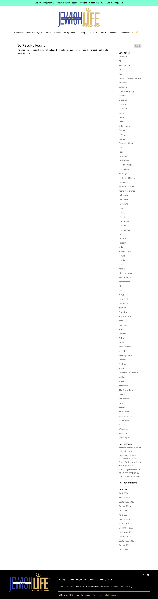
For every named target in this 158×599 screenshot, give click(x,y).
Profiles (122, 333)
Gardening (124, 156)
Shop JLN (83, 33)
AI (120, 61)
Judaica (122, 238)
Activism (123, 56)
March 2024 (124, 519)
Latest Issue (113, 33)
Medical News (125, 273)
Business (57, 33)
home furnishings (127, 190)
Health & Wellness (127, 164)
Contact (103, 33)
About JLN (93, 33)
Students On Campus (128, 372)
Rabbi (121, 338)
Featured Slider (126, 143)
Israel (121, 208)
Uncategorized (125, 416)
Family (122, 134)
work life (123, 433)
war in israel (124, 424)
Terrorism (123, 385)
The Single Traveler (127, 390)
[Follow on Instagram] (148, 575)
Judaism (123, 242)
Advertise (105, 587)
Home (60, 587)
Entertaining (124, 126)
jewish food (124, 225)
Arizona (93, 2)
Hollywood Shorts (127, 178)
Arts (47, 33)
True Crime (124, 411)
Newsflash (123, 299)
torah (121, 403)
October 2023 (125, 536)
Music (121, 286)
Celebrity (18, 33)
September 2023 (126, 541)
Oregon (83, 2)
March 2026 (124, 497)
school (122, 351)
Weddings (123, 429)
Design (122, 121)
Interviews (123, 203)
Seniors (122, 359)
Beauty (122, 74)
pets (121, 320)
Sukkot (122, 381)
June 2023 (123, 549)
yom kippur (124, 437)
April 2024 (124, 514)
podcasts (123, 325)
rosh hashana (125, 346)
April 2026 (124, 493)
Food (121, 151)
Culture (122, 104)
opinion (122, 307)
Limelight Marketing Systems (107, 595)
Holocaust (123, 182)
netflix (122, 290)
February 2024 (125, 523)
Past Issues (126, 33)
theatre (122, 394)
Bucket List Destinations (130, 78)
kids (121, 247)
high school (124, 169)
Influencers (124, 199)
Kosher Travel (125, 251)
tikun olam (124, 398)
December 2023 (126, 527)
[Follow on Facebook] (143, 575)
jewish (122, 216)
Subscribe (69, 587)
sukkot (122, 377)
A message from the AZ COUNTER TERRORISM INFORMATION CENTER (130, 473)
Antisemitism (125, 65)
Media (122, 268)
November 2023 (126, 532)
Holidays (123, 173)
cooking (122, 95)
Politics (122, 329)
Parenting (123, 312)
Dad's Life (123, 108)
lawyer (122, 255)
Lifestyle (123, 260)
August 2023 (125, 545)
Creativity (123, 100)
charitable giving (126, 91)
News (121, 294)
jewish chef (124, 221)
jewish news (124, 229)
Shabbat (123, 364)
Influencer (123, 195)
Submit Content (92, 587)
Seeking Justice (69, 33)
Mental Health (125, 277)
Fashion (122, 139)
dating (122, 113)
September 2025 (126, 501)
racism (122, 342)
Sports (122, 368)
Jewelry (122, 212)
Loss (121, 264)
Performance (125, 316)
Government (124, 160)
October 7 (123, 303)
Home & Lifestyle (33, 33)
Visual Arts (124, 420)
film (120, 147)
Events (122, 130)
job (120, 234)
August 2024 (125, 506)
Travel (122, 407)
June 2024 (123, 510)
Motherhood (124, 281)
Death (121, 117)
